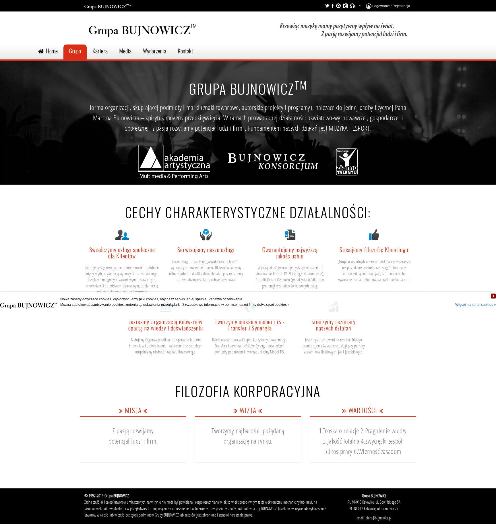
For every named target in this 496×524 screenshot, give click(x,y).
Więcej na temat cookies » (475, 305)
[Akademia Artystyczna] (174, 164)
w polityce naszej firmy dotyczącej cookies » (255, 305)
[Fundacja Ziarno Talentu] (347, 164)
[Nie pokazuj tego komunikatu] (493, 296)
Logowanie (380, 6)
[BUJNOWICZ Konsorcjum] (273, 164)
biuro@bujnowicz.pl (378, 518)
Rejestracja (401, 6)
